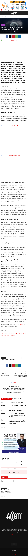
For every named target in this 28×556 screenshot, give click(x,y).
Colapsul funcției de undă (11, 357)
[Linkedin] (19, 36)
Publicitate (16, 549)
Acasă (2, 16)
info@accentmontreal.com (17, 535)
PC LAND (14, 554)
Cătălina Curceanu (8, 31)
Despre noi (10, 549)
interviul (21, 324)
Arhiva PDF (21, 549)
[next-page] (4, 427)
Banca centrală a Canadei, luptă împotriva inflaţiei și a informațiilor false (20, 375)
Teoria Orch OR (12, 359)
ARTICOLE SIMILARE (6, 398)
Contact (5, 549)
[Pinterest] (13, 36)
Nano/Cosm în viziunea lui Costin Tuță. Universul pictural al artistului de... (7, 491)
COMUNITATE (4, 488)
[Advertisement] (14, 346)
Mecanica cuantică (5, 359)
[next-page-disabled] (4, 496)
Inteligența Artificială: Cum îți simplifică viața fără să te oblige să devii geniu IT (17, 421)
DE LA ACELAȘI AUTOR (17, 398)
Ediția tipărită (14, 550)
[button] (2, 13)
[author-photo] (14, 384)
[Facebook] (7, 36)
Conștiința (19, 357)
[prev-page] (2, 427)
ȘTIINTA (5, 16)
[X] (10, 36)
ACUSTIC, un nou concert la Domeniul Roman (7, 374)
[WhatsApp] (16, 36)
